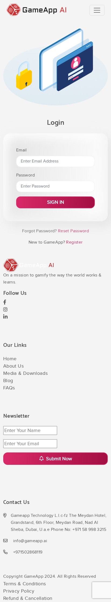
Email (21, 150)
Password (25, 175)
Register (73, 242)
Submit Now (58, 459)
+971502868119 (28, 552)
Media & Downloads (25, 373)
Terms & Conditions (24, 584)
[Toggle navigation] (97, 10)
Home (9, 359)
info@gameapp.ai (30, 541)
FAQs (9, 388)
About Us (13, 366)
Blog (8, 380)
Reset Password (73, 231)
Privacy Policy (18, 591)
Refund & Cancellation (28, 598)
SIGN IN (55, 202)
